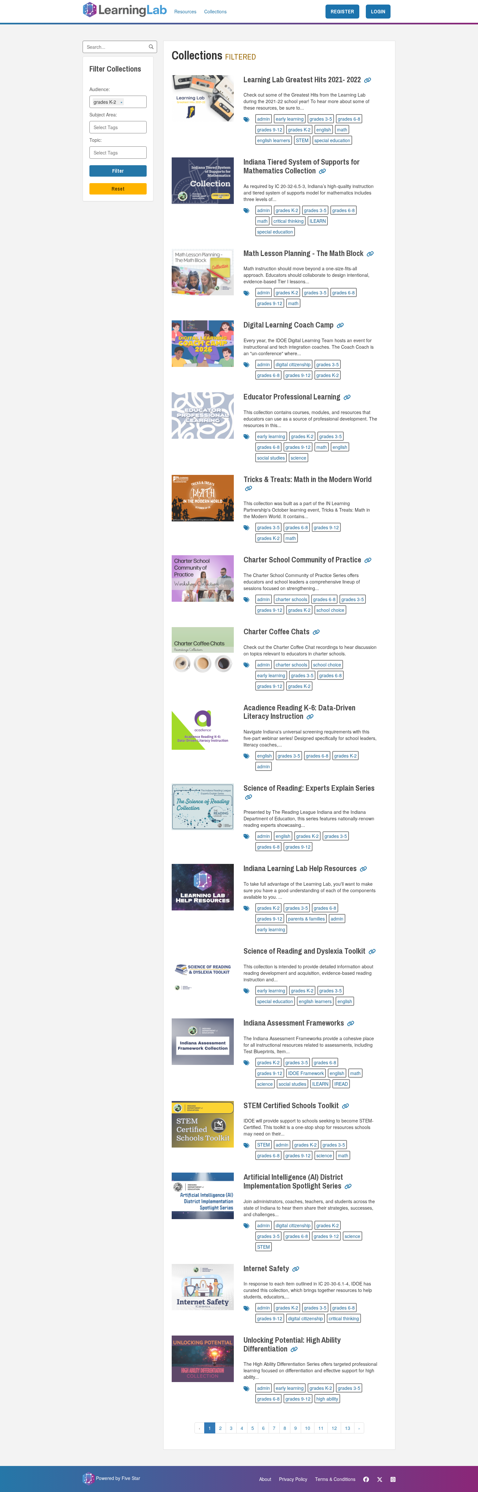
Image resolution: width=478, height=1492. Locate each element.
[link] (368, 82)
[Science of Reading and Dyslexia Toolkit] (203, 970)
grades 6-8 (349, 118)
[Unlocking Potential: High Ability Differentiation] (203, 1359)
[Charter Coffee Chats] (203, 650)
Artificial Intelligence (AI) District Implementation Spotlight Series (293, 1181)
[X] (380, 1479)
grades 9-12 (269, 129)
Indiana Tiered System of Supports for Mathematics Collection (302, 165)
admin (263, 118)
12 (334, 1428)
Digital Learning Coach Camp (289, 324)
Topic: (95, 140)
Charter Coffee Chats (277, 631)
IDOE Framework (306, 1073)
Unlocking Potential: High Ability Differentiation (292, 1344)
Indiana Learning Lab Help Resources (300, 868)
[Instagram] (391, 1479)
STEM (302, 140)
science (298, 457)
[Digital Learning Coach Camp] (203, 343)
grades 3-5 (321, 118)
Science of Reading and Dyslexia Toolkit (304, 951)
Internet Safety (266, 1268)
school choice (330, 610)
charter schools (291, 599)
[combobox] (134, 102)
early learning (290, 118)
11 (321, 1428)
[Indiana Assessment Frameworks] (203, 1041)
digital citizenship (293, 364)
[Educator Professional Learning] (203, 415)
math (342, 129)
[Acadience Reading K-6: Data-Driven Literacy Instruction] (203, 726)
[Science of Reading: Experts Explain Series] (203, 807)
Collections (215, 11)
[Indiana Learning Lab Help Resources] (203, 887)
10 (307, 1428)
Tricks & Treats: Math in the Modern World (308, 479)
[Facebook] (366, 1479)
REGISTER (342, 11)
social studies (271, 457)
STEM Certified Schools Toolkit (291, 1105)
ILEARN (318, 221)
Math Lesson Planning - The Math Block (304, 253)
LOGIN (378, 11)
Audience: (99, 89)
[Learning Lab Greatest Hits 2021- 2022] (203, 98)
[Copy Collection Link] (367, 80)
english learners (273, 140)
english (323, 129)
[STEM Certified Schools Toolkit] (203, 1124)
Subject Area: (103, 114)
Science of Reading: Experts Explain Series (309, 788)
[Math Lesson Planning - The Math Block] (203, 272)
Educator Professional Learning (292, 396)
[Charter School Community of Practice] (203, 578)
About (265, 1479)
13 (347, 1428)
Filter (118, 170)
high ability (327, 1398)
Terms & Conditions (335, 1479)
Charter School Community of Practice (302, 559)
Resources (185, 11)
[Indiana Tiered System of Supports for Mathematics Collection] (203, 180)
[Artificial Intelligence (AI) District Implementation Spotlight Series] (203, 1196)
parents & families (306, 918)
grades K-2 (299, 129)
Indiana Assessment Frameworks (294, 1022)
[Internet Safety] (203, 1287)
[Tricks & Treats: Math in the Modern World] (203, 498)
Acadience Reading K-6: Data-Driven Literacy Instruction (299, 711)
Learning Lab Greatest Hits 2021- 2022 (302, 79)
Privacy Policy (293, 1479)
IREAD (341, 1084)
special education (332, 140)
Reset (118, 188)
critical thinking (288, 221)
